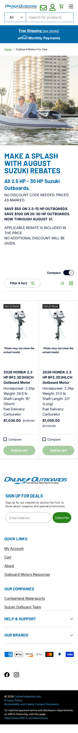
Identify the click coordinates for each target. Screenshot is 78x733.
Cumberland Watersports (24, 598)
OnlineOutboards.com (27, 696)
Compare (54, 273)
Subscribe (62, 517)
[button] (61, 6)
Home (8, 49)
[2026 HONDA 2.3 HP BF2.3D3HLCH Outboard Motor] (58, 325)
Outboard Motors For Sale (31, 49)
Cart (7, 557)
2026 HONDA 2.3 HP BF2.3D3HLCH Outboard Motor (57, 377)
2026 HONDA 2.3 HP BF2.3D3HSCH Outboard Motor (18, 377)
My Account (14, 548)
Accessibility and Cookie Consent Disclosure (31, 704)
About (9, 566)
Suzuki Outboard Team (22, 607)
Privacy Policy (13, 700)
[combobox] (39, 17)
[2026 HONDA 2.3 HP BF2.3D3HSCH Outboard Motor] (19, 325)
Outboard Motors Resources (27, 574)
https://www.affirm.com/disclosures (26, 718)
